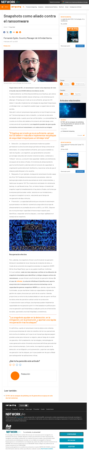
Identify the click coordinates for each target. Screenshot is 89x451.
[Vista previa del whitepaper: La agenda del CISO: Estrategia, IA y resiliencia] (72, 34)
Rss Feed (21, 409)
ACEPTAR (71, 446)
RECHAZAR (71, 440)
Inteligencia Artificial (75, 7)
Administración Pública (51, 7)
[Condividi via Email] (17, 32)
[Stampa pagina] (20, 32)
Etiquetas (15, 409)
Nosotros (8, 409)
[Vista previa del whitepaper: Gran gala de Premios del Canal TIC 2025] (72, 160)
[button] (5, 7)
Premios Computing (31, 7)
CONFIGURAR (71, 434)
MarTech (61, 7)
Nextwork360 (20, 417)
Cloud (66, 7)
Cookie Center (50, 409)
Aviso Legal (29, 409)
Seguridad (12, 27)
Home (5, 27)
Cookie (42, 409)
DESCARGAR (80, 46)
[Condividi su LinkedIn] (10, 32)
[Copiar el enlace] (13, 32)
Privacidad (36, 409)
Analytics (40, 7)
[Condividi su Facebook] (4, 32)
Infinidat (19, 281)
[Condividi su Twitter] (7, 32)
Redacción (7, 46)
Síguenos (22, 405)
